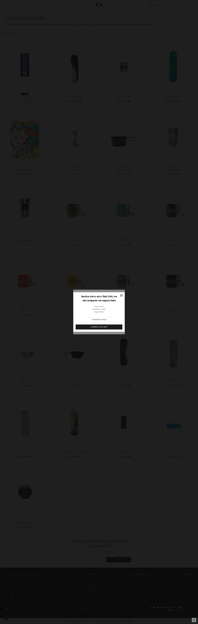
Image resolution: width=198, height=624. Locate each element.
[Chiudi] (121, 295)
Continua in (99, 319)
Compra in (99, 327)
